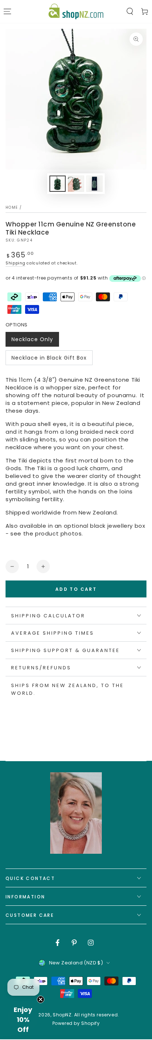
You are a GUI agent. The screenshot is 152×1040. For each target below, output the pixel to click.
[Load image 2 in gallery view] (76, 184)
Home (12, 207)
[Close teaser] (40, 999)
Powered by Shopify (76, 1023)
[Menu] (7, 11)
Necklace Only (32, 341)
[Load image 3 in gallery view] (94, 184)
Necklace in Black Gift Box (49, 359)
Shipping (15, 263)
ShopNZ (62, 1015)
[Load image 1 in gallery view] (57, 184)
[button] (129, 11)
